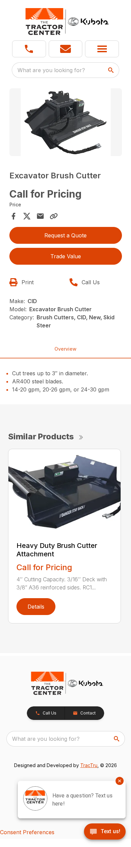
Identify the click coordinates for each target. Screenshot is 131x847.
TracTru (88, 765)
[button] (29, 48)
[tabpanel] (65, 123)
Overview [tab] (65, 349)
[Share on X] (27, 216)
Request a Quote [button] (65, 235)
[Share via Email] (40, 216)
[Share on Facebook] (13, 216)
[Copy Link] (54, 216)
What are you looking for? (51, 70)
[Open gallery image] (65, 122)
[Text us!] (105, 832)
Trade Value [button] (65, 256)
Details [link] (36, 606)
